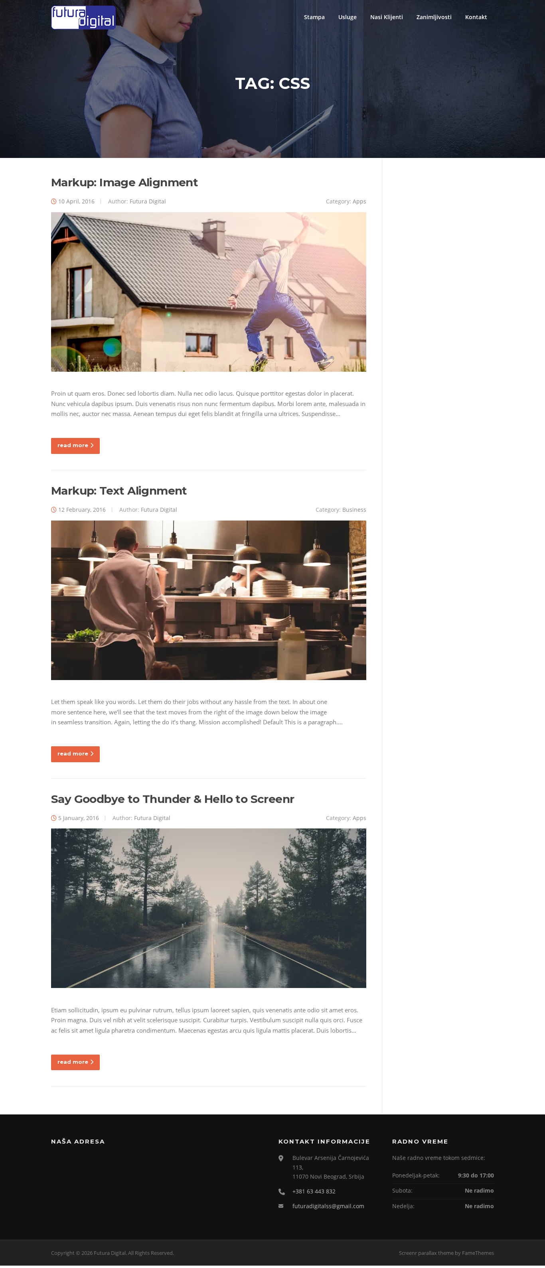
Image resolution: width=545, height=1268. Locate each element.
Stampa (314, 17)
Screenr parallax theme (426, 1252)
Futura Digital (148, 201)
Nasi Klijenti (386, 17)
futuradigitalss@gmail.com (328, 1206)
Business (354, 509)
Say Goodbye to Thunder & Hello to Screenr (172, 799)
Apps (359, 201)
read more (72, 445)
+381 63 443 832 (314, 1191)
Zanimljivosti (434, 17)
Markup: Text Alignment (119, 490)
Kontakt (476, 17)
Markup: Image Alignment (124, 182)
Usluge (347, 17)
